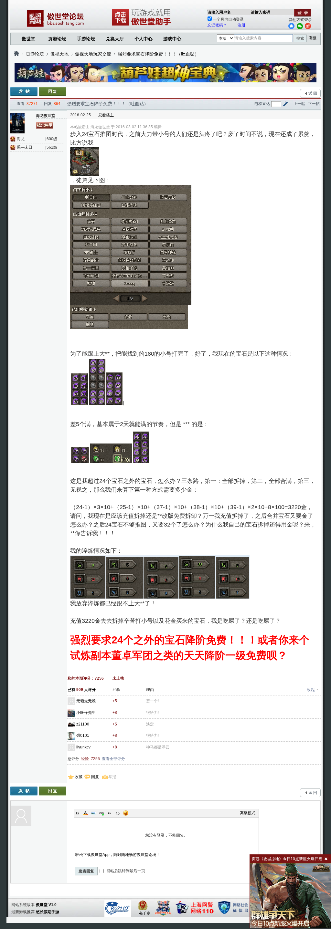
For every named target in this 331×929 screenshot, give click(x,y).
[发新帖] (23, 91)
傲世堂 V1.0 (46, 905)
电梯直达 (262, 103)
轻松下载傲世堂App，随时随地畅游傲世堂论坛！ (117, 854)
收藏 (78, 777)
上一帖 (299, 103)
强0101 (82, 735)
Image (93, 813)
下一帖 (314, 103)
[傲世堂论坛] (16, 54)
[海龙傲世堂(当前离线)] (20, 123)
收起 (311, 689)
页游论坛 (57, 38)
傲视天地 (59, 54)
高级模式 (247, 813)
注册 (241, 25)
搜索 (300, 38)
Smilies (126, 813)
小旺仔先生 (86, 712)
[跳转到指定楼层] (285, 103)
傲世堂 (28, 38)
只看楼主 (106, 115)
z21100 (82, 724)
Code (117, 813)
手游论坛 (86, 38)
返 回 (312, 93)
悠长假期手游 (47, 912)
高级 (312, 38)
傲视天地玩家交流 (93, 54)
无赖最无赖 (86, 701)
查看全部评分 (113, 759)
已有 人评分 (82, 689)
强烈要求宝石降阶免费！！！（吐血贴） (158, 54)
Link (101, 813)
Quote (109, 813)
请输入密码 (260, 12)
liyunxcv (83, 747)
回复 (95, 777)
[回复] (52, 91)
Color (85, 813)
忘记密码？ (217, 25)
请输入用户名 (219, 12)
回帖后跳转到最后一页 (125, 871)
